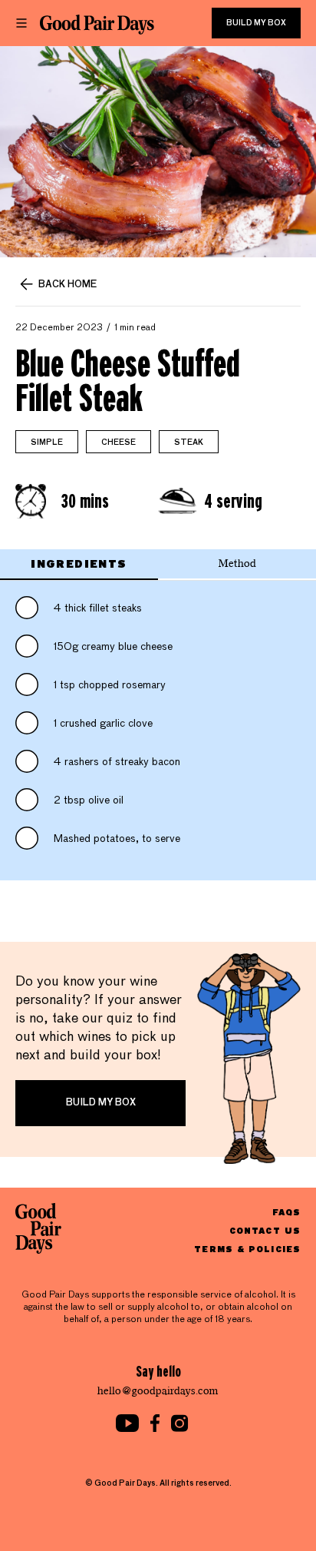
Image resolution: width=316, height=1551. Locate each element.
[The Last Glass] (97, 24)
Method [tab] (237, 563)
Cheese (118, 442)
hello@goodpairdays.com (158, 1390)
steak (188, 442)
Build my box (256, 23)
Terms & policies (247, 1249)
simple (47, 442)
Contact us (265, 1230)
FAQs (286, 1212)
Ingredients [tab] (79, 563)
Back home (67, 285)
